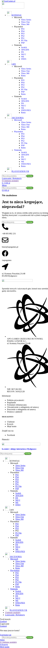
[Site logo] (8, 1)
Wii (22, 57)
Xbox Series (26, 20)
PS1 (22, 38)
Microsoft (14, 559)
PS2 (22, 36)
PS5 (22, 29)
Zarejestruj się (5, 635)
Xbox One (25, 22)
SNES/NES (26, 110)
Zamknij (3, 621)
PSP (23, 43)
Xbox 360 (25, 24)
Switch (24, 47)
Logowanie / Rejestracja (15, 615)
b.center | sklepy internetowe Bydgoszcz (19, 449)
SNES (23, 59)
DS (22, 52)
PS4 (22, 31)
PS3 (22, 33)
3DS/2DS (25, 50)
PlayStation (14, 570)
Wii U (23, 54)
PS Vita (24, 40)
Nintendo (14, 589)
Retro (23, 76)
